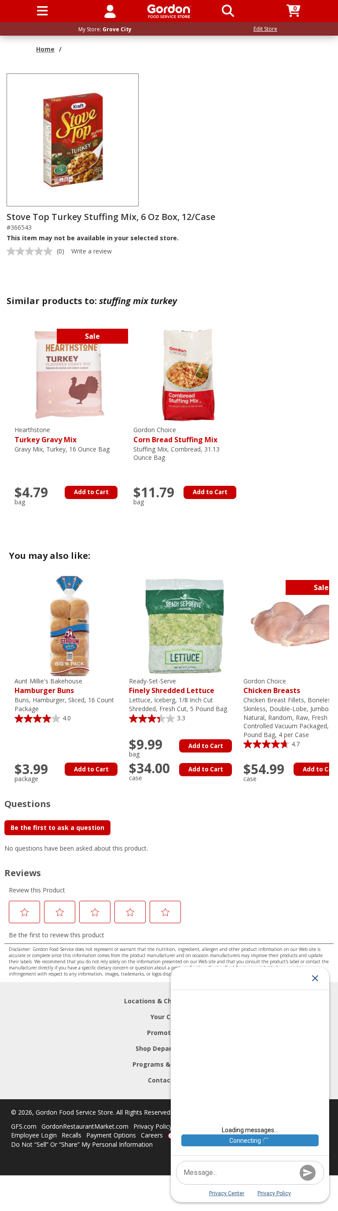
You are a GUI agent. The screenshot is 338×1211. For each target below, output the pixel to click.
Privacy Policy (152, 1126)
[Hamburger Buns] (69, 625)
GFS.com (24, 1126)
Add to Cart (91, 492)
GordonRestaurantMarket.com (85, 1126)
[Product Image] (73, 139)
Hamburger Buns (48, 686)
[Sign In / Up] (110, 11)
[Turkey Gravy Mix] (69, 374)
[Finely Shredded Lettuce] (184, 625)
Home (45, 49)
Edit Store (265, 29)
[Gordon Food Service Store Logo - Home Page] (169, 11)
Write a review (91, 251)
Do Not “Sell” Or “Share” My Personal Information (82, 1144)
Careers (152, 1135)
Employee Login (34, 1135)
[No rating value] (32, 251)
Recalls (71, 1135)
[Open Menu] (42, 11)
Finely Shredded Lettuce (171, 686)
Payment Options (111, 1135)
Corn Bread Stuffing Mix (175, 435)
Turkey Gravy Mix (46, 435)
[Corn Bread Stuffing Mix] (188, 374)
